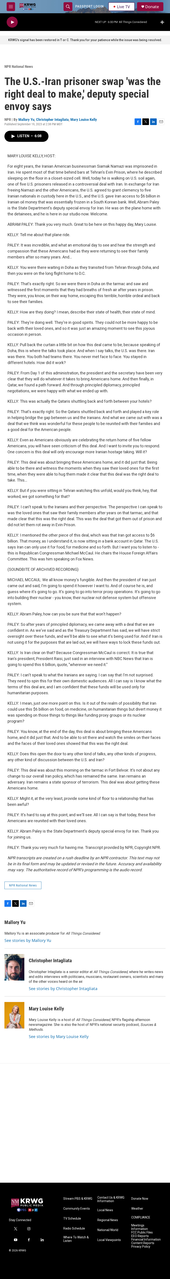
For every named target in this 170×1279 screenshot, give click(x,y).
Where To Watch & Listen (76, 1239)
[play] (12, 22)
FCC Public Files (142, 1232)
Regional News (107, 1220)
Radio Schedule (74, 1228)
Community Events (76, 1208)
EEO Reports (140, 1236)
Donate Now (139, 1198)
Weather (137, 1208)
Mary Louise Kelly (83, 119)
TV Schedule (72, 1218)
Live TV (123, 6)
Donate (152, 6)
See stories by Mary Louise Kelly (59, 1036)
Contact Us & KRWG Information (110, 1199)
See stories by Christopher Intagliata (63, 988)
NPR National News (18, 66)
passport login (89, 6)
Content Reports (142, 1243)
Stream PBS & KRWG (77, 1198)
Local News (105, 1210)
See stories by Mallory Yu (27, 940)
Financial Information (146, 1239)
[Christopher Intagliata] (14, 967)
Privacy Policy (140, 1246)
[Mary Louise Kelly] (14, 1015)
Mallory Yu (26, 119)
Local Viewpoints (109, 1240)
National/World (107, 1230)
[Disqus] (85, 1123)
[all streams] (163, 22)
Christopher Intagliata (52, 119)
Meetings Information (139, 1227)
